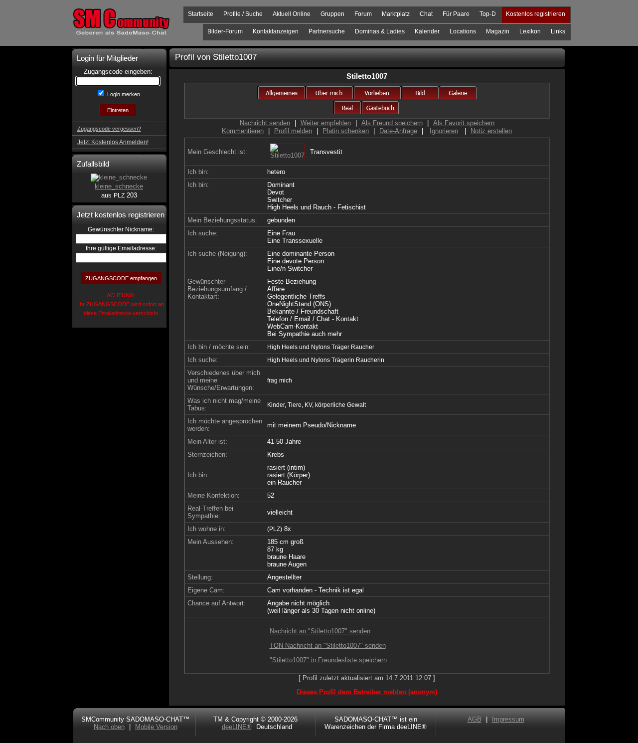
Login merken (123, 94)
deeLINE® (237, 727)
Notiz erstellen (491, 131)
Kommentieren (243, 131)
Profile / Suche (243, 13)
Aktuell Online (292, 13)
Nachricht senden (265, 123)
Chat (426, 13)
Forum (363, 13)
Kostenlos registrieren (535, 13)
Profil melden (293, 131)
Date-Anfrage (398, 131)
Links (558, 31)
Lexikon (530, 31)
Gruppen (332, 13)
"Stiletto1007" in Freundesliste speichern (328, 660)
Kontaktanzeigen (276, 31)
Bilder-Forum (225, 31)
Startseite (200, 13)
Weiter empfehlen (326, 123)
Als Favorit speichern (463, 123)
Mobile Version (156, 727)
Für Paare (456, 13)
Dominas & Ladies (380, 31)
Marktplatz (396, 13)
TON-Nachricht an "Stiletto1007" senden (328, 645)
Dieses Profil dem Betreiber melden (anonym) (367, 692)
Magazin (497, 31)
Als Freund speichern (392, 123)
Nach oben (109, 727)
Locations (463, 31)
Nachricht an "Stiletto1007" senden (320, 631)
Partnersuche (327, 31)
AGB (474, 719)
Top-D (487, 13)
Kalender (427, 31)
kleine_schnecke (119, 186)
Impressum (508, 719)
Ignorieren (444, 131)
